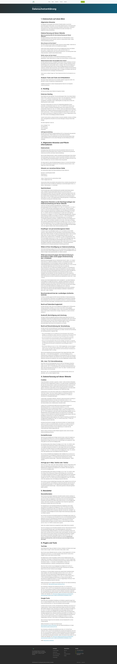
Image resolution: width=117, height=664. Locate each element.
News (53, 1)
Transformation (55, 657)
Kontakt (65, 1)
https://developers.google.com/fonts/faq (48, 625)
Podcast (61, 1)
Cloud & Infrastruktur (56, 655)
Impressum (83, 662)
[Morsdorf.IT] (33, 2)
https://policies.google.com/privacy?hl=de (56, 584)
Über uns (65, 650)
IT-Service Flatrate (55, 650)
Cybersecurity (55, 652)
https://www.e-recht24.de (49, 640)
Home (49, 1)
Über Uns (56, 1)
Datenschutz (79, 662)
